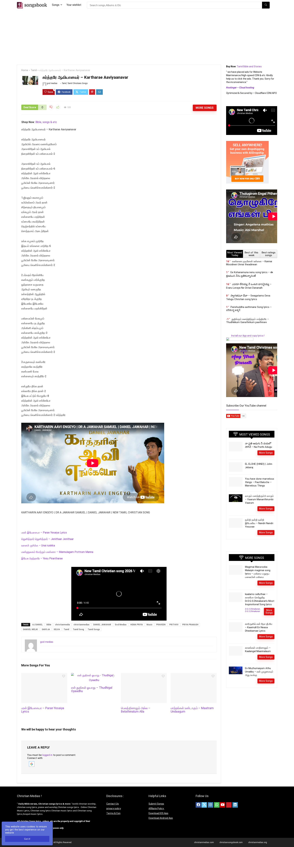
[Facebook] (198, 805)
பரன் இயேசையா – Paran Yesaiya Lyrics (44, 532)
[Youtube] (222, 805)
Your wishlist (74, 4)
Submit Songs (156, 803)
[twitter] (204, 805)
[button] (31, 762)
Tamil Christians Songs (77, 83)
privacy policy (113, 808)
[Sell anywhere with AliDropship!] (247, 142)
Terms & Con (113, 813)
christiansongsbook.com (231, 842)
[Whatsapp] (216, 805)
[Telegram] (241, 805)
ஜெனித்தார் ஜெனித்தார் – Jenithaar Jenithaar (47, 539)
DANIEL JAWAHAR (102, 624)
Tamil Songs (94, 629)
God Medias (121, 624)
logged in (47, 755)
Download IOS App (158, 813)
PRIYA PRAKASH (190, 624)
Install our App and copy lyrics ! (245, 335)
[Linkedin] (235, 805)
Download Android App (161, 818)
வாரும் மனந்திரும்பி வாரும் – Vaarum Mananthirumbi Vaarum (259, 499)
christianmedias (81, 624)
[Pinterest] (229, 805)
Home (24, 70)
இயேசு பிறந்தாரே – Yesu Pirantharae (42, 558)
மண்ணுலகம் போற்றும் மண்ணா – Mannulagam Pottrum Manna (57, 552)
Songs (55, 4)
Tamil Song (78, 629)
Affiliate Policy (156, 808)
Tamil (34, 70)
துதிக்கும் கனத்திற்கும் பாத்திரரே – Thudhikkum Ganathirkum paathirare (247, 321)
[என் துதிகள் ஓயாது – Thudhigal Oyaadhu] (94, 675)
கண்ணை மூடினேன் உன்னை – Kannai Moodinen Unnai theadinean (249, 263)
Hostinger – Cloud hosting (240, 87)
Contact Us (112, 803)
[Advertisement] (147, 36)
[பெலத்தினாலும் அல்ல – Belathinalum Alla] (144, 675)
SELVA (57, 629)
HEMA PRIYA (136, 624)
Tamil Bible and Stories (249, 66)
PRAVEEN (161, 624)
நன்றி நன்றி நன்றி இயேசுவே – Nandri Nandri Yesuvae (259, 523)
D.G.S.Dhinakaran (252, 611)
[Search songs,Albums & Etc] (266, 5)
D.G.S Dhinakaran (252, 609)
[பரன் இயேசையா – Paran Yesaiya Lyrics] (44, 675)
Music (149, 624)
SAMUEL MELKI (30, 629)
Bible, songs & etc (46, 122)
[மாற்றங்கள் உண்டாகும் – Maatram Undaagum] (193, 675)
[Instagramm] (210, 805)
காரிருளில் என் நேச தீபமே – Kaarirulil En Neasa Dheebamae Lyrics (258, 627)
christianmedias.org (257, 842)
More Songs (205, 107)
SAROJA (46, 629)
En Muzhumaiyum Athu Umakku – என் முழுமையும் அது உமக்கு (259, 672)
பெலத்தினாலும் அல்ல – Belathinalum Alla (135, 709)
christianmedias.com (204, 842)
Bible (48, 624)
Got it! (27, 839)
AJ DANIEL (37, 624)
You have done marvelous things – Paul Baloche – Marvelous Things (259, 482)
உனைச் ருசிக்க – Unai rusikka (38, 545)
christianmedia (62, 624)
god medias (51, 83)
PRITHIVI (173, 624)
